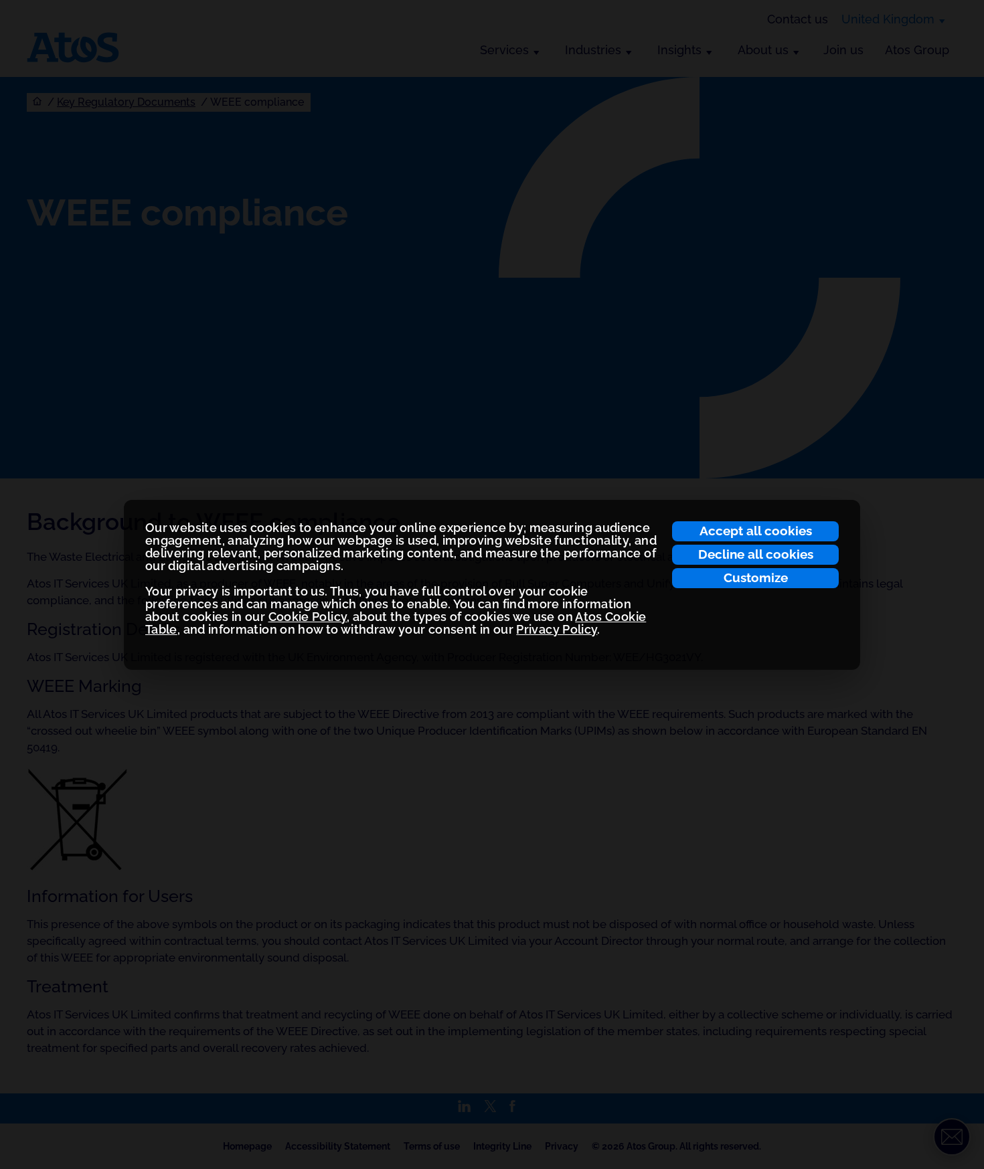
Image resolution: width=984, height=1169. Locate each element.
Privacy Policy (556, 629)
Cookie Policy (307, 617)
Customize (756, 577)
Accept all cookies (756, 530)
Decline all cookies (755, 554)
